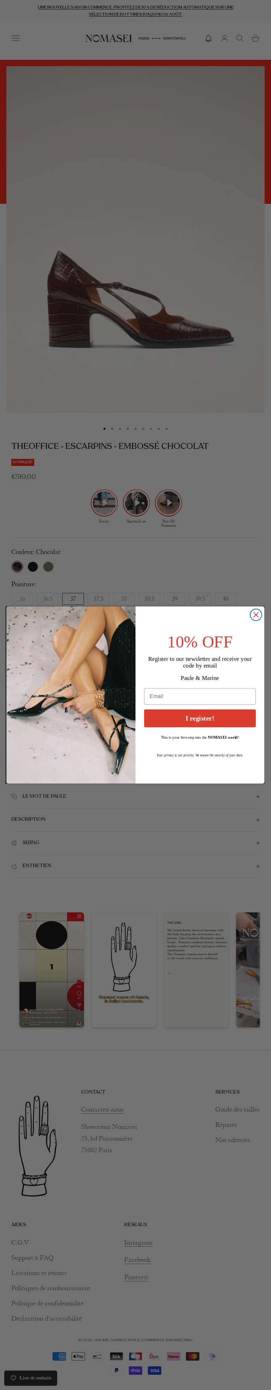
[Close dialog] (256, 615)
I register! (200, 718)
